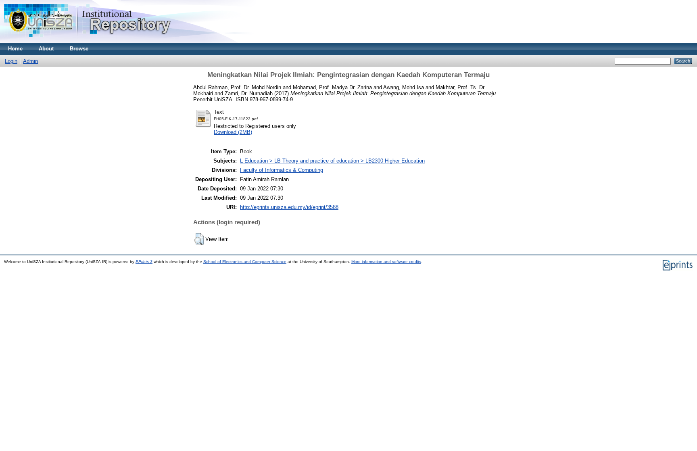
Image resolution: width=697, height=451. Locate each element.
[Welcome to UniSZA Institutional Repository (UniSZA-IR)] (88, 41)
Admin (30, 61)
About (46, 49)
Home (15, 49)
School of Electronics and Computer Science (244, 261)
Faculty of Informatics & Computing (281, 170)
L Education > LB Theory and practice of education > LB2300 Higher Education (332, 161)
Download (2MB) (233, 132)
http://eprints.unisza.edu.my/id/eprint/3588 (289, 207)
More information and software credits (386, 261)
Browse (79, 49)
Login (11, 61)
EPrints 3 (144, 261)
